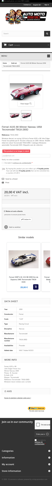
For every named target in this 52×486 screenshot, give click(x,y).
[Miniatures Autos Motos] (26, 17)
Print (7, 183)
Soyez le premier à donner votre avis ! (17, 398)
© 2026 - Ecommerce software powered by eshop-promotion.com (24, 479)
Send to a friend (11, 179)
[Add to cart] (35, 287)
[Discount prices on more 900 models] (26, 1)
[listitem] (24, 267)
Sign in (47, 4)
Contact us (27, 4)
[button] (4, 270)
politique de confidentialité (22, 163)
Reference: (6, 135)
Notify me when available (10, 160)
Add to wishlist (14, 227)
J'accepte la (18, 163)
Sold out (14, 63)
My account (8, 464)
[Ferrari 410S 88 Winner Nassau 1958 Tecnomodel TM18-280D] (14, 115)
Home (5, 63)
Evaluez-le (27, 219)
